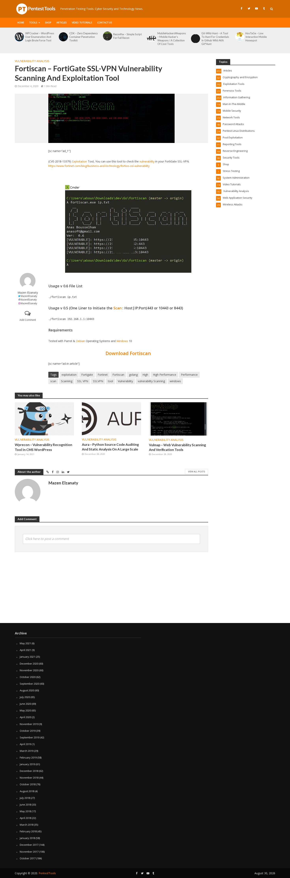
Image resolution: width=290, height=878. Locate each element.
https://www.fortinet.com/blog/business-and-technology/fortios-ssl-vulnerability (99, 166)
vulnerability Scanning (151, 381)
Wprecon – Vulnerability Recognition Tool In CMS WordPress (43, 447)
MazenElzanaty (29, 296)
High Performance (164, 374)
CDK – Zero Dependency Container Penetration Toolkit (83, 37)
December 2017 (29, 844)
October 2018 (28, 784)
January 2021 (27, 656)
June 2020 (25, 704)
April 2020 (25, 717)
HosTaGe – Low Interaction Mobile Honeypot (256, 37)
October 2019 (28, 730)
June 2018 (25, 804)
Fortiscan (118, 374)
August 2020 (27, 690)
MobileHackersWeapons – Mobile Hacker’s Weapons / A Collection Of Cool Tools (171, 38)
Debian (80, 341)
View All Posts (196, 471)
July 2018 (25, 798)
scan (53, 381)
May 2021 (25, 643)
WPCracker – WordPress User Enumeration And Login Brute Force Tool (39, 37)
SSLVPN (98, 381)
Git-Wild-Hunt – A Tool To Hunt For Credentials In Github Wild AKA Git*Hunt (215, 38)
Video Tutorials (82, 22)
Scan (117, 308)
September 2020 (29, 683)
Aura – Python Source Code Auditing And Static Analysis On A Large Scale (110, 446)
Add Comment (28, 320)
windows (175, 381)
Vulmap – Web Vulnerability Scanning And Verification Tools (177, 447)
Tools (33, 22)
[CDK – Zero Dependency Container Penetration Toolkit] (63, 36)
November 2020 (29, 670)
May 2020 (25, 710)
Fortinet (103, 374)
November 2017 (29, 851)
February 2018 (28, 831)
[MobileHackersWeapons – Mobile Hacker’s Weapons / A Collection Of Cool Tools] (151, 38)
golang (133, 374)
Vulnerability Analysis (32, 61)
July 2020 (25, 697)
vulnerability (146, 161)
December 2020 (29, 663)
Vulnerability (125, 381)
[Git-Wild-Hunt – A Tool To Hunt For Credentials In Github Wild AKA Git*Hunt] (195, 38)
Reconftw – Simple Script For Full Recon (127, 36)
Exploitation (79, 161)
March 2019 (26, 751)
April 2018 (25, 818)
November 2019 (29, 724)
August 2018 (27, 791)
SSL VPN (82, 381)
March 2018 (26, 824)
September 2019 (29, 737)
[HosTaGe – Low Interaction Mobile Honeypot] (239, 36)
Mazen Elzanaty (28, 292)
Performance (189, 374)
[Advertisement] (27, 208)
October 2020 (28, 677)
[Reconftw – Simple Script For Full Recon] (107, 36)
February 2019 (28, 757)
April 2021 (25, 650)
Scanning (66, 381)
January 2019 (27, 764)
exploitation (69, 374)
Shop (48, 22)
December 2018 (29, 771)
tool (110, 381)
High (145, 374)
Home (20, 22)
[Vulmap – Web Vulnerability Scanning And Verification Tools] (178, 419)
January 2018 (27, 838)
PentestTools (47, 873)
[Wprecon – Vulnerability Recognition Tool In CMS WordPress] (44, 418)
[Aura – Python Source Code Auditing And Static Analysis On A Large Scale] (111, 418)
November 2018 (29, 777)
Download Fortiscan (128, 353)
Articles (61, 22)
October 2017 (28, 858)
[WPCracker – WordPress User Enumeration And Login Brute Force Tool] (19, 36)
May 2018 (25, 811)
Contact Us (104, 22)
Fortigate (87, 374)
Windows (122, 341)
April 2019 (25, 744)
